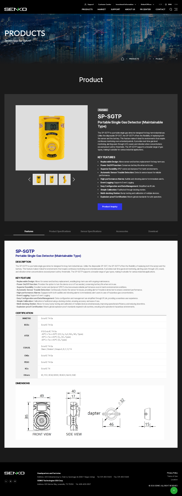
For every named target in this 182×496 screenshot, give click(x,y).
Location (174, 480)
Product (159, 59)
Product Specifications (60, 231)
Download (153, 231)
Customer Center (104, 4)
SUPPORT (115, 9)
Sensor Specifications (91, 231)
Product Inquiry (109, 206)
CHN (176, 4)
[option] (52, 137)
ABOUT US (130, 9)
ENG (170, 4)
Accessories (122, 231)
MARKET (102, 9)
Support (91, 4)
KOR (160, 4)
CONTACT (160, 9)
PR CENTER (145, 9)
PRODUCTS (87, 9)
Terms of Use (172, 476)
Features (29, 231)
